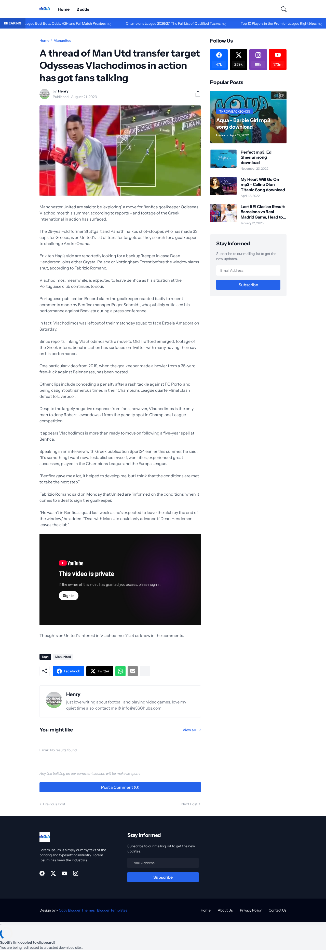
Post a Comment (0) (120, 787)
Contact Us (278, 910)
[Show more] (145, 671)
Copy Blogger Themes (77, 910)
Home (64, 9)
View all (189, 730)
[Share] (196, 94)
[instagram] (75, 873)
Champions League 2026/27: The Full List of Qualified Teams (151, 23)
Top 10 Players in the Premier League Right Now (257, 23)
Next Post (189, 804)
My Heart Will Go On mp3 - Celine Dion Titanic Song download (263, 184)
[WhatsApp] (120, 671)
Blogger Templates (112, 910)
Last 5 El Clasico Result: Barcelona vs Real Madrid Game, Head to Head (263, 212)
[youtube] (64, 873)
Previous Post (54, 804)
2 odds (83, 9)
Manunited (62, 40)
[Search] (281, 9)
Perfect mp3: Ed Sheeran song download (256, 157)
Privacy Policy (251, 910)
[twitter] (53, 873)
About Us (225, 910)
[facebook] (42, 873)
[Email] (133, 671)
